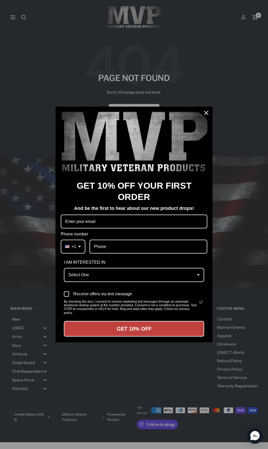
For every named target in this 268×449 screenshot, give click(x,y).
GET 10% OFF (134, 329)
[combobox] (73, 247)
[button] (255, 436)
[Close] (206, 113)
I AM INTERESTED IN (84, 262)
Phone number (74, 234)
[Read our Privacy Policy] (201, 302)
